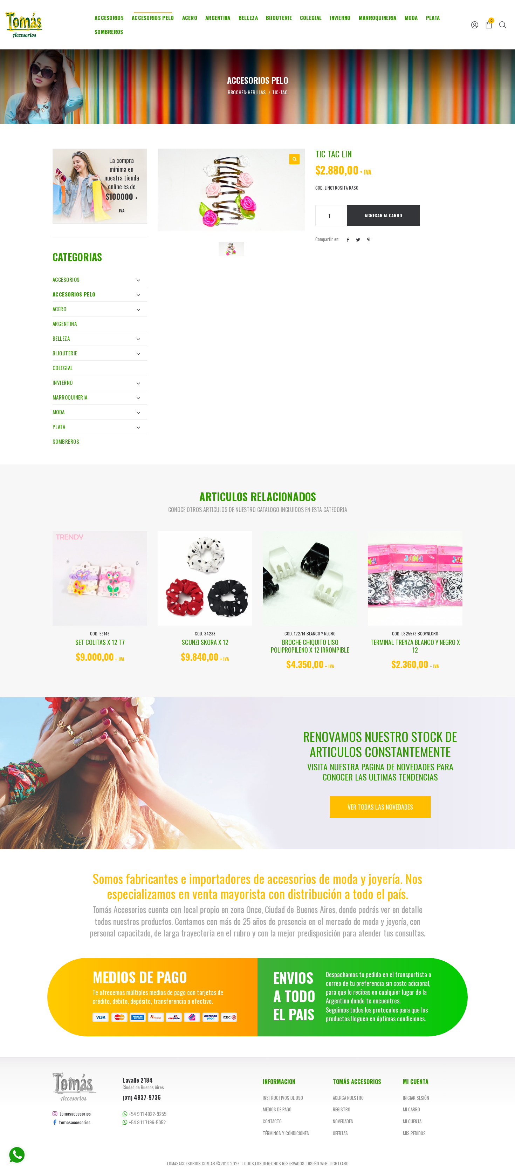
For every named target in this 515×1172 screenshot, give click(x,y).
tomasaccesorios (74, 1113)
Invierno (340, 17)
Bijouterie (279, 17)
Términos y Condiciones (286, 1133)
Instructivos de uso (283, 1097)
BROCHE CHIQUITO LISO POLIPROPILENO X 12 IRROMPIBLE (310, 646)
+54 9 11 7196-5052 (147, 1122)
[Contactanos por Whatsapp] (17, 1155)
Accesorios (109, 17)
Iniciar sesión (416, 1097)
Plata (433, 17)
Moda (411, 17)
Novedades (343, 1121)
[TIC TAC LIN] (294, 159)
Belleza (248, 17)
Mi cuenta (412, 1121)
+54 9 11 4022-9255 (147, 1113)
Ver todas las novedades (380, 806)
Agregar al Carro (383, 215)
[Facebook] (347, 239)
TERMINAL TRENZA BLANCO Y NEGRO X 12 (415, 646)
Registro (341, 1109)
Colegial (311, 17)
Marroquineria (378, 17)
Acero (190, 17)
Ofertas (340, 1133)
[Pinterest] (368, 239)
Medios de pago (277, 1109)
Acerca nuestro (348, 1097)
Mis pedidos (414, 1133)
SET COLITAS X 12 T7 (100, 642)
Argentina (218, 17)
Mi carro (411, 1109)
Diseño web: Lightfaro (328, 1163)
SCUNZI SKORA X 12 (205, 642)
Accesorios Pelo (153, 17)
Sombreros (109, 31)
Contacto (272, 1121)
